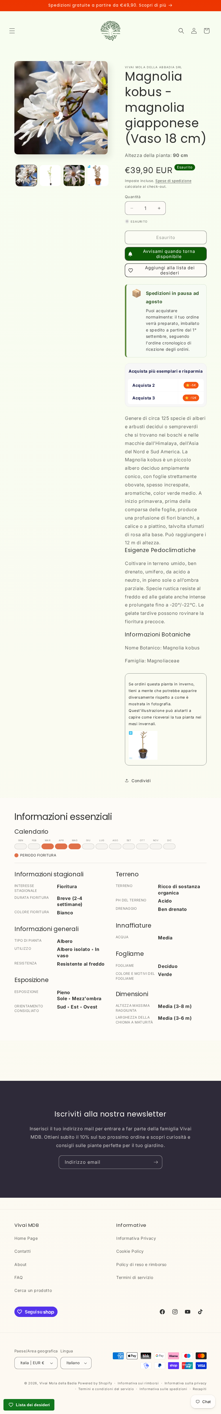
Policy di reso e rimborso (141, 1264)
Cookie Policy (130, 1251)
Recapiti (200, 1389)
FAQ (18, 1277)
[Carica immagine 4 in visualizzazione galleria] (97, 175)
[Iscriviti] (155, 1162)
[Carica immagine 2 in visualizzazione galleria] (50, 175)
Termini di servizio (134, 1277)
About (20, 1264)
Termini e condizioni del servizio (106, 1389)
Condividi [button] (141, 780)
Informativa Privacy (136, 1238)
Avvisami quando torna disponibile (169, 254)
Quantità (132, 196)
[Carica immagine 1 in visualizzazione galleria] (26, 175)
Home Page (26, 1238)
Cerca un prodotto (33, 1290)
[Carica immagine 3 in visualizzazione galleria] (74, 175)
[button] (12, 30)
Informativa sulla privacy (186, 1383)
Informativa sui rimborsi (138, 1383)
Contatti (22, 1251)
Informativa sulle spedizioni (163, 1389)
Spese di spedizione (173, 181)
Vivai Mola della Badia (58, 1383)
